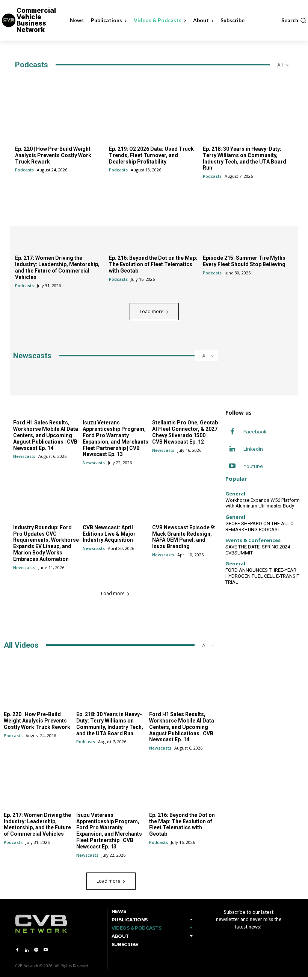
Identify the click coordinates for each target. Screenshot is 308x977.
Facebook (255, 432)
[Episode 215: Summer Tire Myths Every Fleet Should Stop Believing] (248, 217)
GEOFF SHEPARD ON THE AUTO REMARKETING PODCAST (259, 526)
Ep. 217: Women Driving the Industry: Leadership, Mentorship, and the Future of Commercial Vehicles (57, 267)
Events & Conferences (253, 540)
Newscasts (24, 456)
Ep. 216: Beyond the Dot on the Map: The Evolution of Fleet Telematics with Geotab (153, 264)
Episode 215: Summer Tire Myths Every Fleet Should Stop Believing (244, 261)
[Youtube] (232, 466)
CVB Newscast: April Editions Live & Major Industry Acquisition (109, 533)
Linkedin (253, 449)
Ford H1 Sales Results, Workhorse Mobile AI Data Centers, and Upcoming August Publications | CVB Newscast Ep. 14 (45, 435)
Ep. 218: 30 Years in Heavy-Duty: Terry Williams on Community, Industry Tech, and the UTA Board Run (244, 158)
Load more (151, 311)
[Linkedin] (232, 449)
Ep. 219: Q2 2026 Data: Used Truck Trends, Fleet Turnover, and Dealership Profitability (151, 155)
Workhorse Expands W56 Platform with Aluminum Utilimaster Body (262, 503)
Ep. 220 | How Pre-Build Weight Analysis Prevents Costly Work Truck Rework (53, 155)
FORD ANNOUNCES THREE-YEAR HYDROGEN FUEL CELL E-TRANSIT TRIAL (262, 576)
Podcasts (24, 169)
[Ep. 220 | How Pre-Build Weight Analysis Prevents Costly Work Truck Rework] (60, 108)
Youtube (253, 466)
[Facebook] (232, 432)
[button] (293, 20)
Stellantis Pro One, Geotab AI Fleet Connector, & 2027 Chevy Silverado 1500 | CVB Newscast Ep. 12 (185, 432)
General (235, 493)
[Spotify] (36, 950)
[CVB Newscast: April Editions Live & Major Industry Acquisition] (115, 496)
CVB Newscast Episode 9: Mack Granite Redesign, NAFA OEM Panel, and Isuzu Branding (183, 536)
